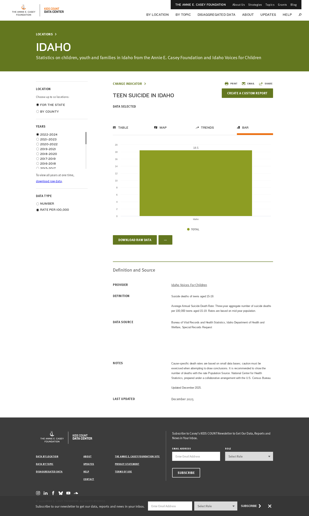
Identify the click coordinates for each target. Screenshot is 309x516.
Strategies (255, 5)
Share (269, 83)
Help (287, 15)
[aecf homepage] (24, 10)
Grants (282, 5)
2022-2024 (48, 134)
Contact (88, 479)
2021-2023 (48, 139)
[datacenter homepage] (54, 10)
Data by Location (47, 456)
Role (228, 448)
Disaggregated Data (216, 15)
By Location (157, 15)
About (248, 15)
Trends (207, 127)
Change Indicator (127, 83)
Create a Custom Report (247, 93)
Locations (44, 34)
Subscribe (186, 472)
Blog (294, 5)
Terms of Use (123, 471)
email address (181, 448)
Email (251, 83)
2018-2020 (48, 154)
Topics (270, 5)
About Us (238, 5)
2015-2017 (48, 168)
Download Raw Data (134, 239)
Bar (245, 127)
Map (163, 127)
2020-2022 (49, 144)
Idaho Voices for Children (189, 285)
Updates (268, 15)
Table (123, 127)
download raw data (49, 181)
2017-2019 (48, 159)
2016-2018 (48, 163)
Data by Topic (44, 463)
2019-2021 (48, 149)
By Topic (183, 15)
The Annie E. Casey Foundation (200, 4)
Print (233, 83)
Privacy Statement (127, 463)
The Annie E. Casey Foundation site (137, 456)
